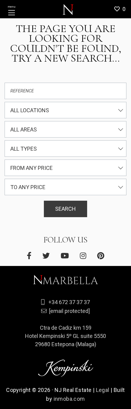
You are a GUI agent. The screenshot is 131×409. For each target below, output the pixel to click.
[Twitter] (46, 256)
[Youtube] (64, 256)
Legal (102, 390)
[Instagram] (83, 256)
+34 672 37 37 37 (69, 302)
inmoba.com (69, 399)
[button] (122, 9)
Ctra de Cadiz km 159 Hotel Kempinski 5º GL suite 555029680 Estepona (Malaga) (65, 336)
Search (65, 209)
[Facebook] (29, 256)
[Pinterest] (101, 256)
